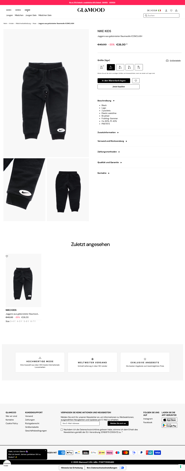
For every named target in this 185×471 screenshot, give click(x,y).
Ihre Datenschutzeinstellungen (102, 467)
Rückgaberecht (32, 423)
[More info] (127, 44)
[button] (102, 67)
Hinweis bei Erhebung (72, 467)
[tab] (8, 10)
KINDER (27, 10)
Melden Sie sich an (118, 423)
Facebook (147, 422)
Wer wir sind (11, 416)
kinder (11, 23)
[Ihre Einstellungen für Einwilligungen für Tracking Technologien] (180, 466)
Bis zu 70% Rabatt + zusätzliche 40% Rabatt (85, 3)
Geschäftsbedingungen (36, 430)
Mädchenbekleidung (23, 23)
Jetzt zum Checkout (118, 87)
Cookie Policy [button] (12, 423)
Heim (5, 23)
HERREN (112, 3)
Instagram (148, 418)
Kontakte (10, 419)
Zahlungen (30, 419)
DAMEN (105, 3)
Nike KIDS (104, 31)
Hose (34, 23)
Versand (29, 416)
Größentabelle (32, 427)
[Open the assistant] (7, 464)
